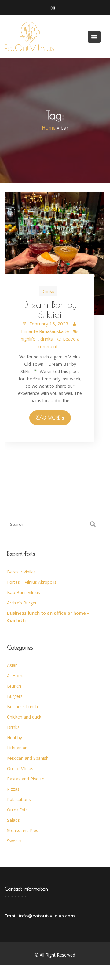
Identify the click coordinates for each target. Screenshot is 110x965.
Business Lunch (22, 706)
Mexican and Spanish (28, 758)
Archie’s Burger (22, 603)
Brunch (14, 686)
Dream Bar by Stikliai (50, 309)
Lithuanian (17, 748)
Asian (12, 665)
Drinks (47, 291)
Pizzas (13, 789)
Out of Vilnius (20, 768)
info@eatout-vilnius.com (46, 915)
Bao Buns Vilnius (23, 592)
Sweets (14, 841)
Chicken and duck (24, 717)
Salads (13, 820)
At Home (16, 675)
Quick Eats (17, 810)
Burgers (15, 696)
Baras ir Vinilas (21, 572)
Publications (19, 799)
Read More (48, 417)
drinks (46, 339)
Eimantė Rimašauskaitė (45, 331)
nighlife (28, 339)
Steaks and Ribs (22, 830)
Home (49, 128)
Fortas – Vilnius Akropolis (32, 582)
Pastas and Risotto (26, 779)
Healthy (14, 737)
